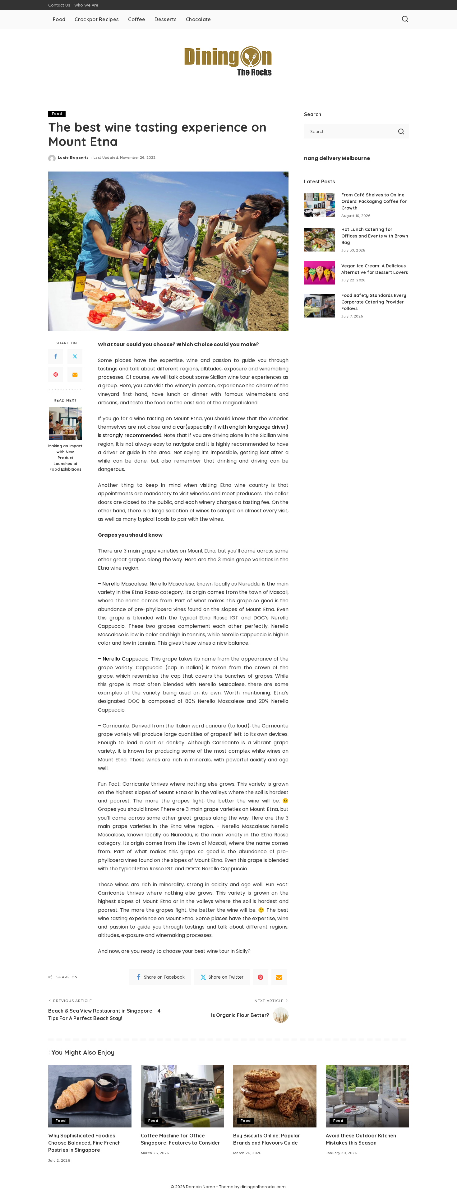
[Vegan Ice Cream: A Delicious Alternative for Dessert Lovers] (319, 273)
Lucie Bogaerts (73, 157)
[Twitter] (74, 356)
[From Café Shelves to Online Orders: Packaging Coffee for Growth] (319, 205)
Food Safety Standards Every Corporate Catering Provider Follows (373, 302)
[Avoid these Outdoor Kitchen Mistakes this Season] (367, 1096)
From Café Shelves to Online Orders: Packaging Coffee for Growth (374, 201)
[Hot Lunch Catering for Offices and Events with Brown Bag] (319, 240)
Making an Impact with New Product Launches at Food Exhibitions (65, 457)
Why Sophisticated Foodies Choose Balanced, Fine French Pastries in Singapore (84, 1142)
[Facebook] (55, 356)
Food (57, 113)
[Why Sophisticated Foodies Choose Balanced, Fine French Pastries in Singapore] (90, 1096)
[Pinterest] (55, 374)
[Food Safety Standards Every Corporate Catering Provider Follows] (319, 306)
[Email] (74, 374)
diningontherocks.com (263, 1186)
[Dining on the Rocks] (228, 61)
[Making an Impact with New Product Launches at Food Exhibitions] (65, 423)
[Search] (405, 19)
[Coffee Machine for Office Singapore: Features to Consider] (182, 1096)
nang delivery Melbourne (337, 158)
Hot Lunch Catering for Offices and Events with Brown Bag (374, 236)
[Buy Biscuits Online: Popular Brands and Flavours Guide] (274, 1096)
